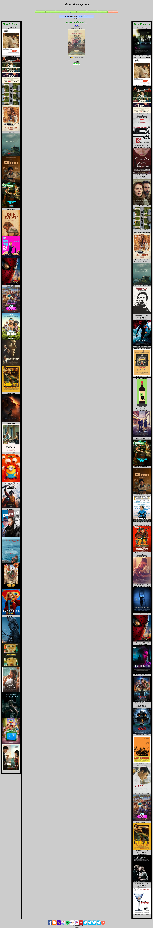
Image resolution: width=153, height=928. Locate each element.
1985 (76, 25)
